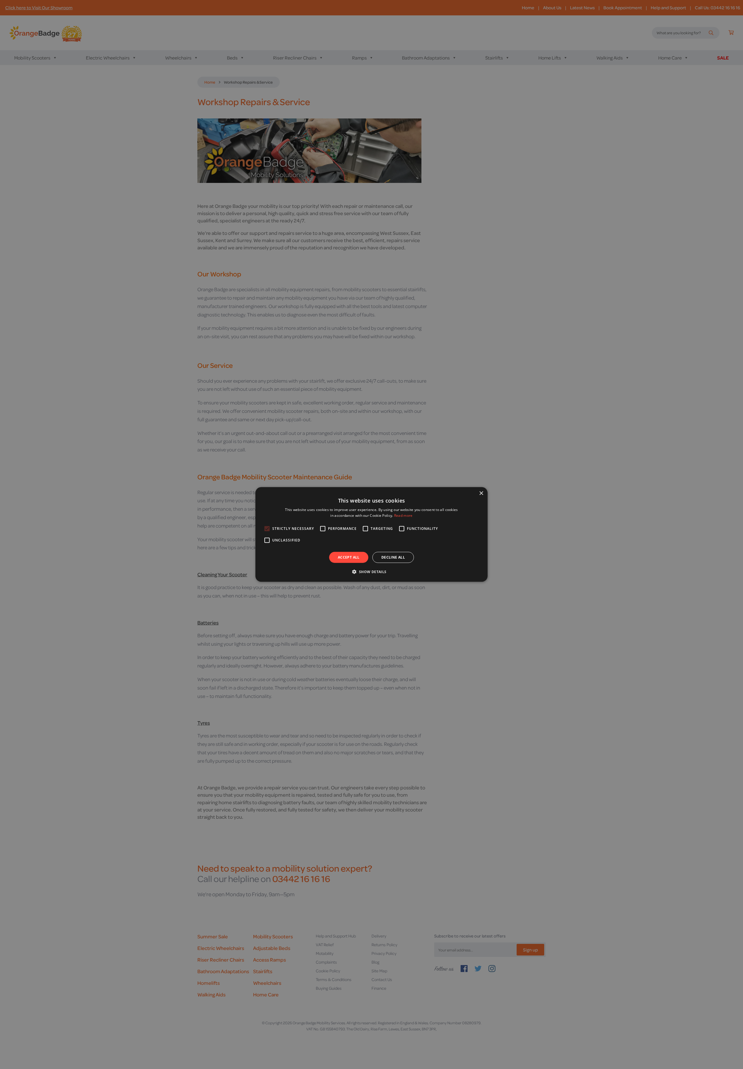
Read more (403, 515)
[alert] (371, 534)
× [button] (481, 493)
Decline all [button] (393, 557)
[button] (371, 572)
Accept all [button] (349, 557)
